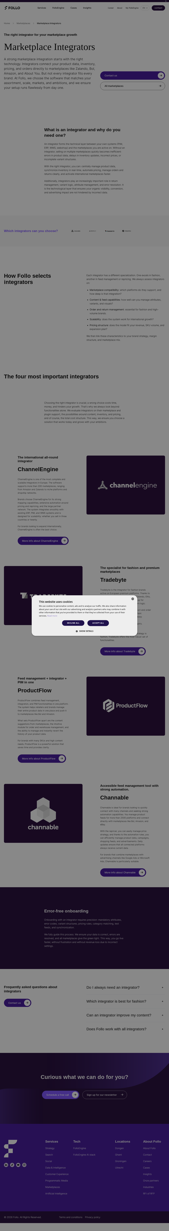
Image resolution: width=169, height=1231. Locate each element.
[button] (84, 631)
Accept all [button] (98, 623)
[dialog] (84, 615)
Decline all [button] (73, 623)
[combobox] (132, 598)
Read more (52, 616)
